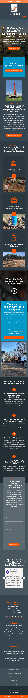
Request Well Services (14, 48)
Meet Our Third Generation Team (14, 135)
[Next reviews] (24, 578)
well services (15, 318)
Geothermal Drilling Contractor (14, 673)
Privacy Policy (14, 692)
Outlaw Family (13, 569)
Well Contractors (14, 676)
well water (20, 331)
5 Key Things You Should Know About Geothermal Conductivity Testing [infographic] (14, 653)
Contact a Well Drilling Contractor (14, 70)
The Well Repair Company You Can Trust (14, 684)
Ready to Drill (14, 680)
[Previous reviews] (4, 578)
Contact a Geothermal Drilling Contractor (14, 337)
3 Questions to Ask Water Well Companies (14, 649)
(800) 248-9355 (14, 2)
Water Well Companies (14, 669)
